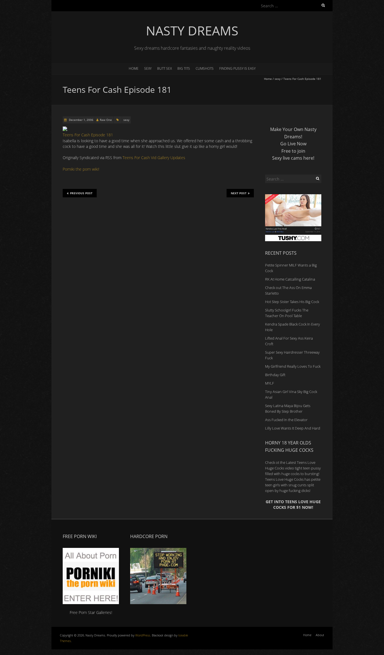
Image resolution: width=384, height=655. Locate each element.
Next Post (239, 193)
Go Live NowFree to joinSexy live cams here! (293, 151)
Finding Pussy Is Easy (237, 68)
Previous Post (81, 193)
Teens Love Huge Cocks (284, 479)
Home (134, 68)
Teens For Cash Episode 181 (88, 134)
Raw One (106, 120)
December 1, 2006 (80, 120)
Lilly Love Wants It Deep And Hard (292, 428)
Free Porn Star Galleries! (91, 612)
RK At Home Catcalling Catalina (290, 279)
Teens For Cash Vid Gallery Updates (154, 157)
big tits (183, 68)
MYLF (269, 383)
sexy (148, 68)
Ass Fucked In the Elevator (286, 419)
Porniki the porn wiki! (81, 169)
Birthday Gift (275, 374)
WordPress (142, 635)
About (320, 635)
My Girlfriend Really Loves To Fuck (292, 366)
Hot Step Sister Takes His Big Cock (292, 301)
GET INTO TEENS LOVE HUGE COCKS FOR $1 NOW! (293, 504)
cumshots (205, 68)
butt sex (164, 68)
